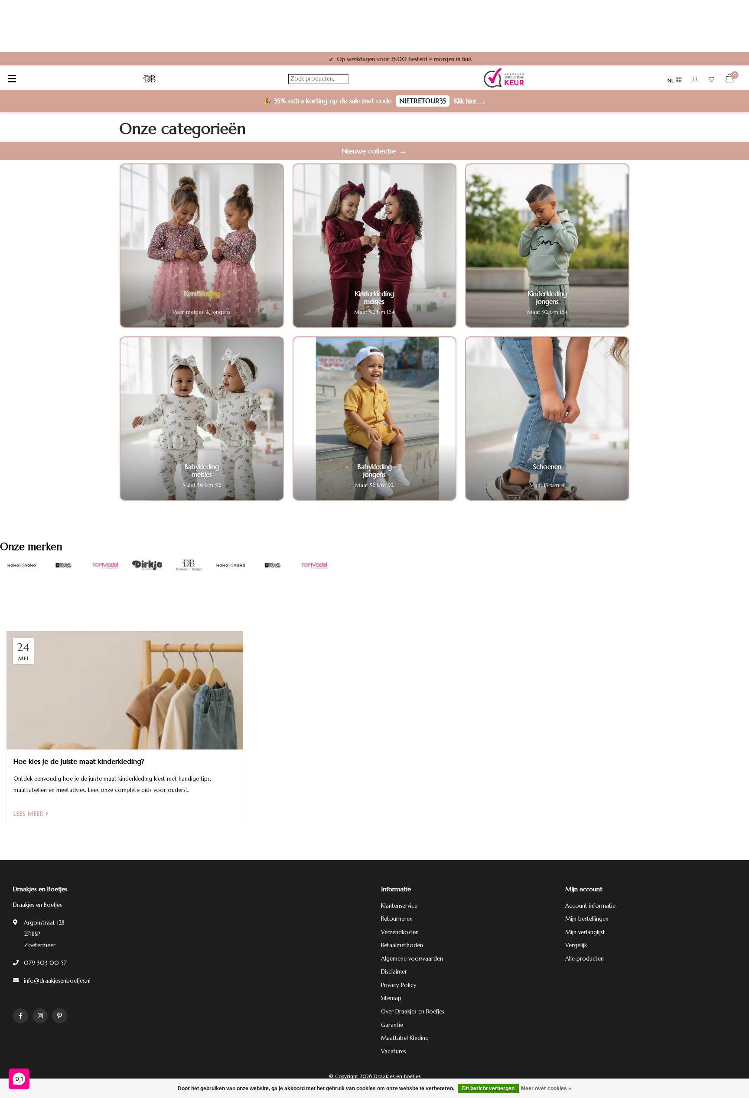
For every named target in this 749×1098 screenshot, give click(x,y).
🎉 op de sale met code (374, 101)
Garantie (392, 1025)
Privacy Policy (399, 985)
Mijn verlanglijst (585, 932)
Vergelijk (576, 945)
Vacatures (393, 1051)
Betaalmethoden (402, 945)
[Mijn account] (695, 81)
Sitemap (391, 998)
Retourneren (397, 918)
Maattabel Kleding (405, 1038)
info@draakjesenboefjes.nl (57, 980)
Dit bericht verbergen (488, 1088)
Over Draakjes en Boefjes (412, 1011)
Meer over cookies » (546, 1088)
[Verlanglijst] (711, 81)
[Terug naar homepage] (149, 79)
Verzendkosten (400, 932)
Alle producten (584, 958)
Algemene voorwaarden (412, 958)
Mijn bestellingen (587, 918)
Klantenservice (399, 905)
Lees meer (29, 814)
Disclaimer (394, 971)
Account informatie (590, 905)
